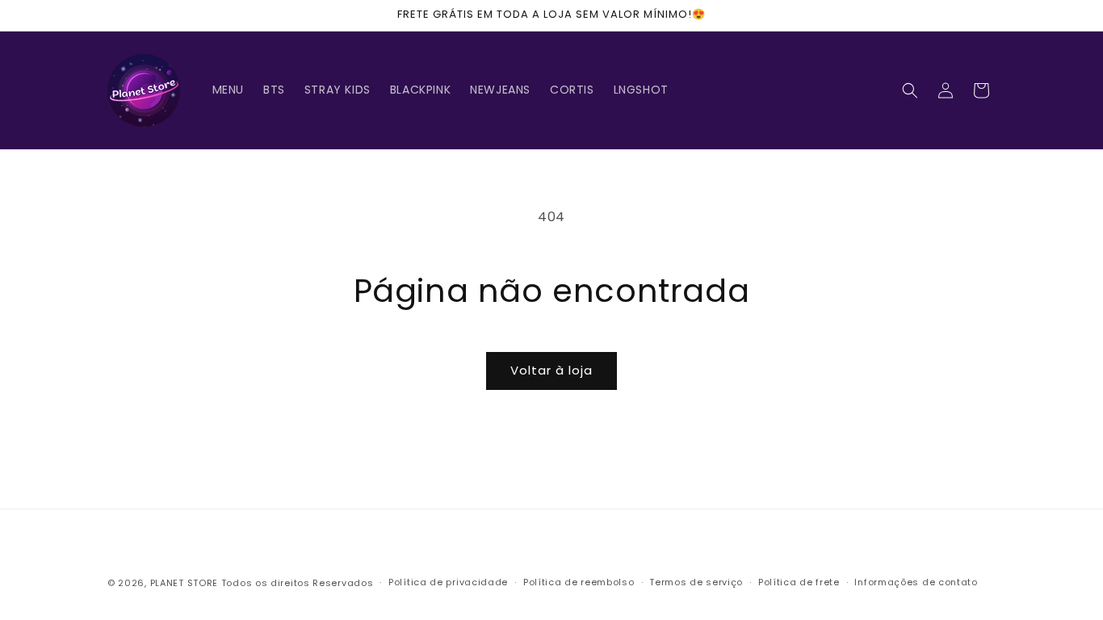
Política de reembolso (579, 582)
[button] (910, 90)
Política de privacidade (448, 582)
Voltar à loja (551, 370)
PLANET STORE (185, 582)
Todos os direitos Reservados (297, 582)
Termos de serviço (696, 582)
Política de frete (799, 582)
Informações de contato (915, 582)
